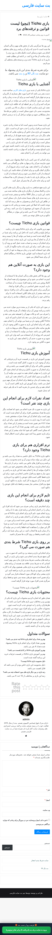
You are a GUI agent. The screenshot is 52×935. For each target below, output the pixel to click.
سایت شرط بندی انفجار (39, 860)
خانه (46, 17)
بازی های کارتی (19, 90)
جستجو (47, 843)
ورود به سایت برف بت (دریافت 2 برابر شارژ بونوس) (26, 930)
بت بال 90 (32, 73)
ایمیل (47, 800)
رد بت (22, 73)
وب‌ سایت (46, 810)
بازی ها (40, 17)
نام (48, 790)
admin (26, 719)
